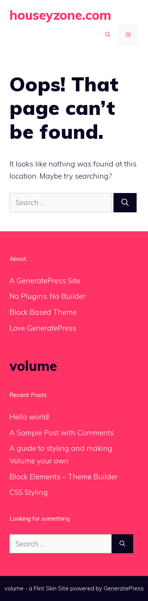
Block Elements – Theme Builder (63, 476)
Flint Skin (45, 588)
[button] (108, 34)
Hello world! (29, 416)
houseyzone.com (60, 15)
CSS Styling (28, 492)
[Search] (125, 202)
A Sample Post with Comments (61, 432)
